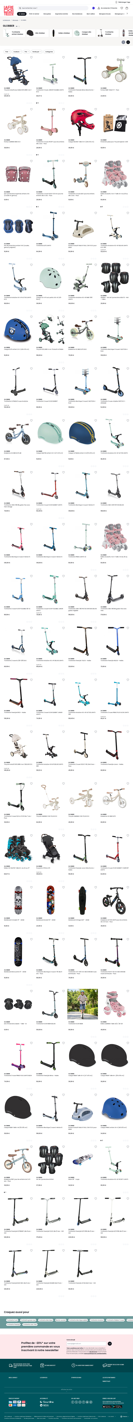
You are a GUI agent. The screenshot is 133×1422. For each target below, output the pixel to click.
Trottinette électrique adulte (78, 1320)
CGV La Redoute (8, 1416)
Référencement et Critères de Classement (44, 1416)
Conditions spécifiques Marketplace (23, 1416)
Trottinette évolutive (97, 1320)
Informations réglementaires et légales (65, 1416)
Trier (6, 52)
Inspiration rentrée (61, 14)
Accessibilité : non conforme (90, 1418)
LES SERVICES (43, 1377)
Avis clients (111, 1416)
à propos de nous (76, 1377)
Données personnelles (29, 1418)
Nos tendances (77, 14)
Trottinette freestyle (13, 1324)
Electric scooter (61, 1320)
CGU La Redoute (102, 1416)
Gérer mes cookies (41, 1418)
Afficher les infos (66, 1389)
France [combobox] (125, 1416)
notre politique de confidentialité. (95, 1353)
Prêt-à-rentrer (34, 14)
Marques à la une (105, 14)
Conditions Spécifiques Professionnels (87, 1416)
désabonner (93, 1352)
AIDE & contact (13, 1377)
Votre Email (70, 1340)
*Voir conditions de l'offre (74, 1348)
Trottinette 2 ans (12, 1320)
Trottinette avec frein (30, 1324)
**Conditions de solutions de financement (71, 1418)
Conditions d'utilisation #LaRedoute (12, 1418)
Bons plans (47, 14)
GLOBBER (23, 20)
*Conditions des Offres (53, 1418)
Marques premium (121, 14)
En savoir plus (120, 1403)
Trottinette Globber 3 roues (115, 1320)
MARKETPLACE (106, 1381)
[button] (127, 8)
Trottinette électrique (46, 1320)
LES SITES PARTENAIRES (109, 1377)
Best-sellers (91, 14)
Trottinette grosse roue (28, 1320)
